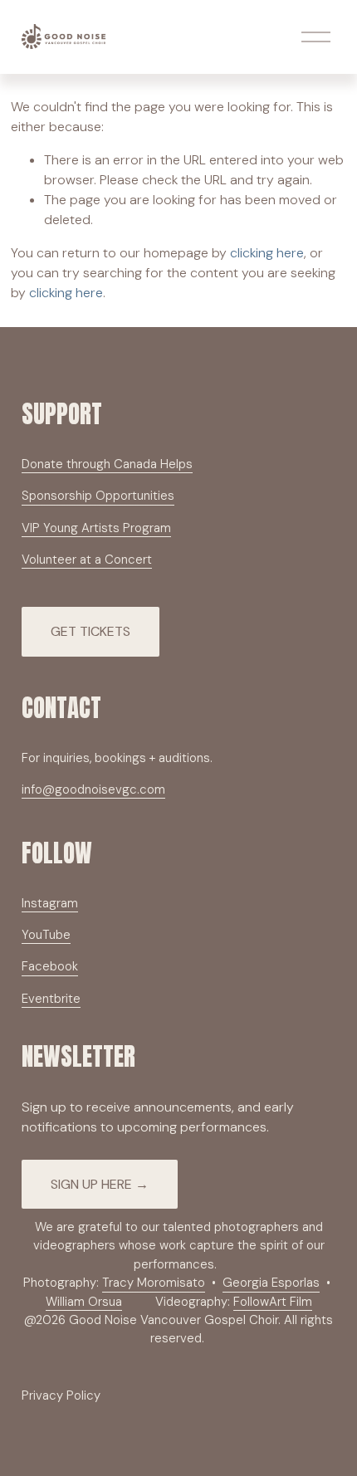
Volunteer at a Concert (87, 559)
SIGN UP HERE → (100, 1184)
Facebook (50, 966)
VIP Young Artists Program (96, 528)
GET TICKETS (90, 631)
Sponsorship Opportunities (98, 495)
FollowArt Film (272, 1301)
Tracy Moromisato (153, 1282)
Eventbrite (51, 998)
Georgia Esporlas (271, 1282)
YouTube (46, 934)
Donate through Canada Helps (107, 464)
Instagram (50, 903)
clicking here (267, 252)
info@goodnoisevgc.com (93, 789)
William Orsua (84, 1301)
